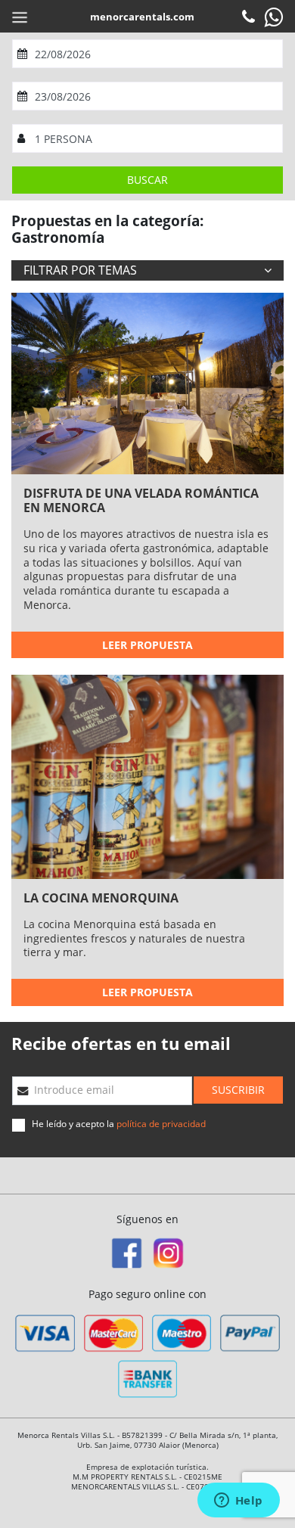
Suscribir (238, 1089)
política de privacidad (161, 1123)
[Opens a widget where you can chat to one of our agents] (238, 1501)
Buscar (147, 179)
